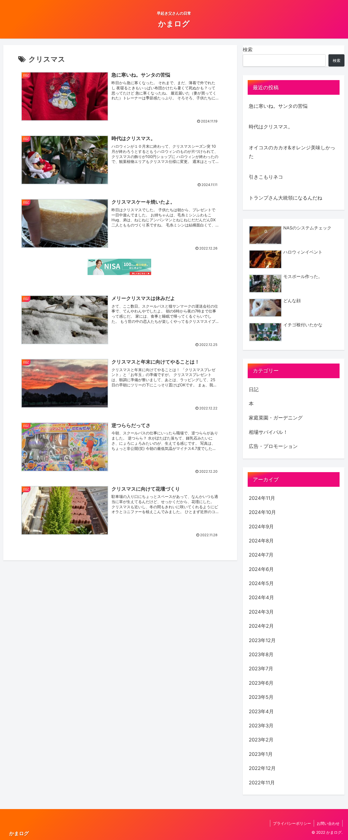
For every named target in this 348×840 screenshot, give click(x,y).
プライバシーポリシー (292, 823)
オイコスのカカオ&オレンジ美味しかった (292, 152)
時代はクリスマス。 (271, 127)
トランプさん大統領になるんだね (285, 198)
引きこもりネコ (266, 177)
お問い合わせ (328, 823)
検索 (248, 49)
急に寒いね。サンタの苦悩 (278, 106)
